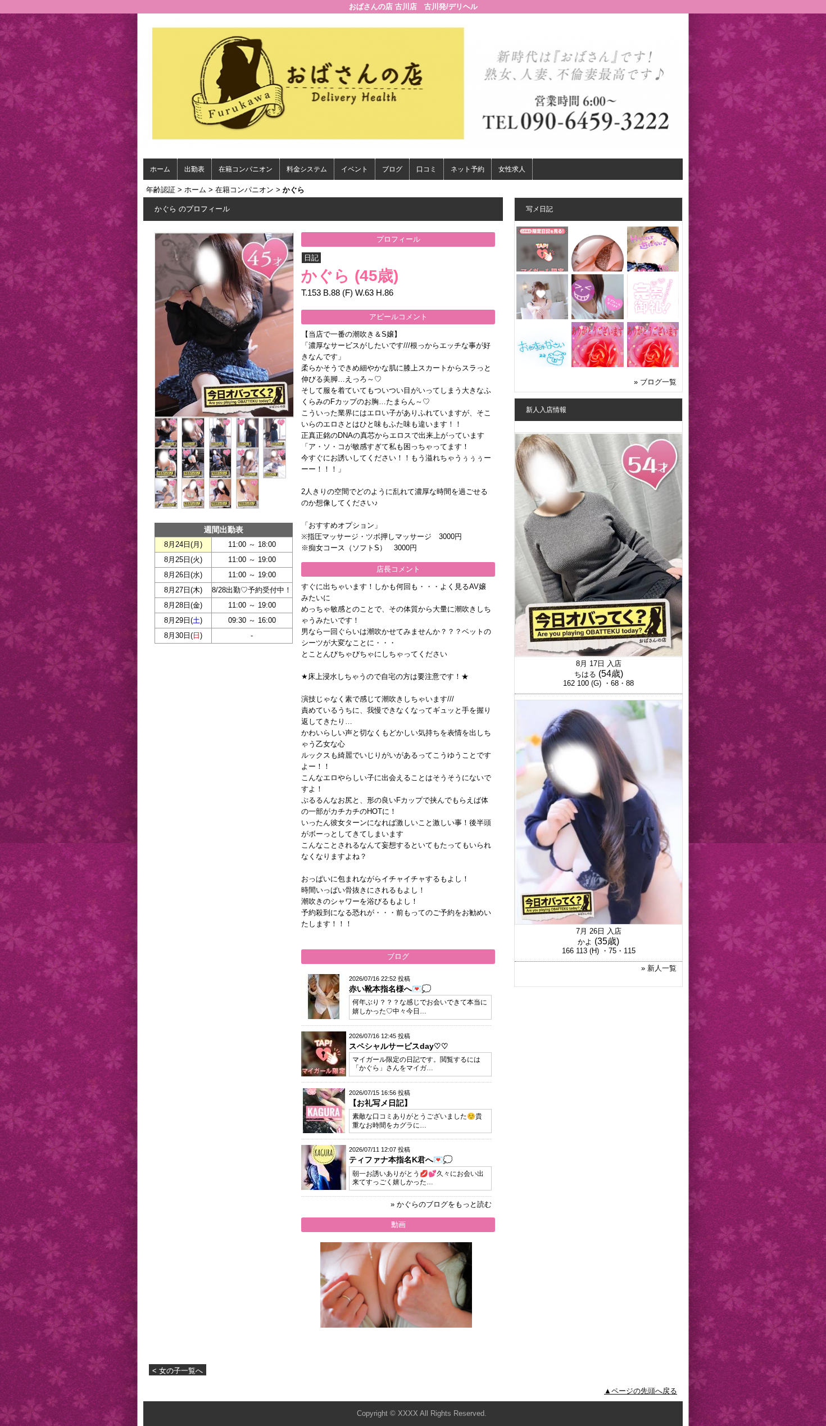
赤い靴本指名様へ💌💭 (390, 988)
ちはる (585, 674)
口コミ (426, 169)
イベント (354, 169)
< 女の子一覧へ (177, 1370)
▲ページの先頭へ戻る (640, 1391)
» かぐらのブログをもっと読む (441, 1204)
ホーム (160, 169)
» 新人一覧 (659, 968)
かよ (585, 942)
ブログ (392, 169)
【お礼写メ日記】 (380, 1102)
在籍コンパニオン (246, 169)
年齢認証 (160, 189)
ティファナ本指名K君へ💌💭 (400, 1159)
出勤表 (194, 169)
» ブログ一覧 (655, 382)
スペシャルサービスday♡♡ (398, 1046)
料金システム (307, 169)
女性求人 (511, 169)
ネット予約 (467, 169)
